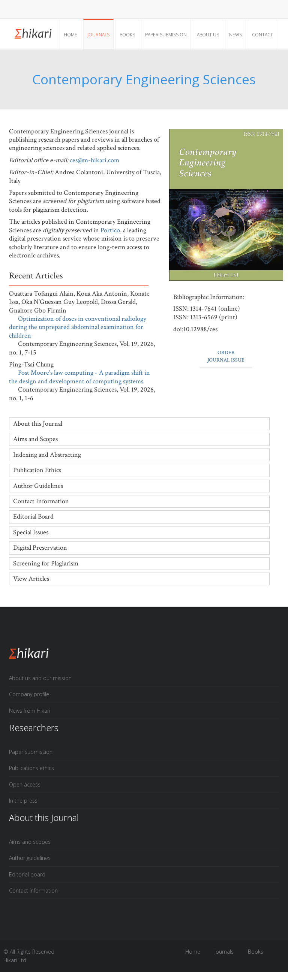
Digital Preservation (40, 547)
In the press (23, 800)
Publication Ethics (37, 470)
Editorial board (27, 874)
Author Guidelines (38, 486)
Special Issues (30, 532)
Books (127, 34)
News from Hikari (29, 710)
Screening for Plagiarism (45, 563)
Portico (110, 230)
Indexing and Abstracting (47, 454)
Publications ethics (31, 768)
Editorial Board (33, 516)
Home (70, 34)
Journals (98, 34)
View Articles (31, 578)
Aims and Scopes (35, 439)
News (235, 34)
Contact (262, 34)
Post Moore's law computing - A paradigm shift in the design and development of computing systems (79, 376)
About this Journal (37, 423)
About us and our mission (40, 678)
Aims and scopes (30, 841)
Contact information (33, 890)
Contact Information (41, 501)
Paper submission (166, 34)
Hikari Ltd (14, 960)
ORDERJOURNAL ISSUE (225, 356)
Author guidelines (30, 857)
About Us (208, 34)
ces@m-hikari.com (94, 160)
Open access (24, 784)
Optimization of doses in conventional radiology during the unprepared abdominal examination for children (77, 327)
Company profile (29, 694)
